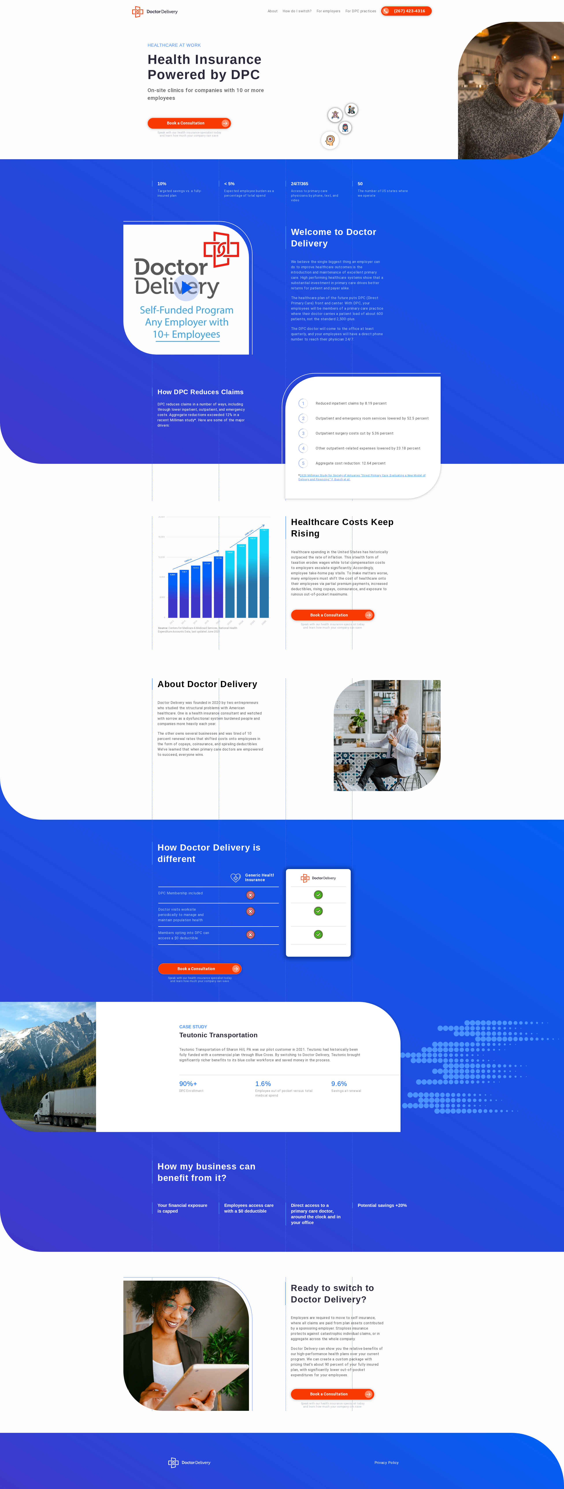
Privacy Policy (387, 1463)
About (273, 11)
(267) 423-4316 (409, 11)
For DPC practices (360, 11)
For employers (329, 11)
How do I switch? (297, 11)
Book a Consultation (185, 123)
